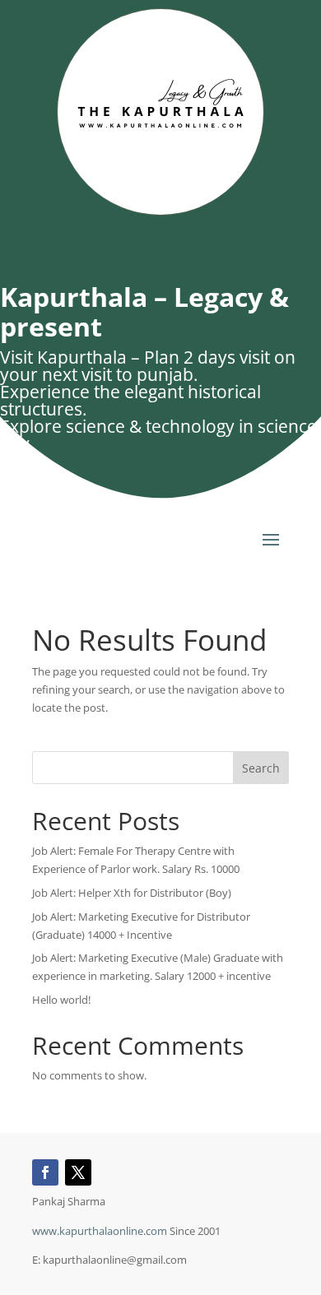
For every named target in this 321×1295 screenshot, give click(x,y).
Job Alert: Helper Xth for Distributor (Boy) (131, 892)
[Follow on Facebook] (45, 1172)
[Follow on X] (78, 1172)
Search (261, 768)
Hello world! (61, 999)
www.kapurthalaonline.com (99, 1230)
